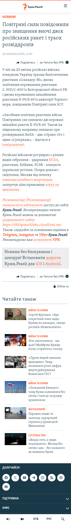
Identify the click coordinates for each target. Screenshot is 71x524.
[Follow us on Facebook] (6, 477)
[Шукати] (63, 519)
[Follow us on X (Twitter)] (15, 477)
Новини (9, 17)
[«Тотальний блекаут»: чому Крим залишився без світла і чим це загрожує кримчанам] (15, 387)
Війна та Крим (38, 310)
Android (52, 264)
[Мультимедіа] (22, 519)
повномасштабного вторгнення (27, 180)
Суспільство (37, 435)
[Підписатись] (6, 486)
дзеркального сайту (18, 220)
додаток (53, 258)
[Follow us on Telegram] (33, 477)
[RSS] (51, 477)
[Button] (25, 62)
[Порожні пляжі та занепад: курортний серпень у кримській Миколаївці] (15, 413)
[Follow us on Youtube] (24, 477)
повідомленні (13, 145)
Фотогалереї (36, 409)
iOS (39, 264)
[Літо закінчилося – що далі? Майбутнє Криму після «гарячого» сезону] (15, 340)
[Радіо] (8, 519)
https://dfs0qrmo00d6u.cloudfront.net (31, 225)
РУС (49, 519)
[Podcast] (61, 477)
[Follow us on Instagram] (42, 477)
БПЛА (53, 160)
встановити (46, 240)
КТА (35, 519)
